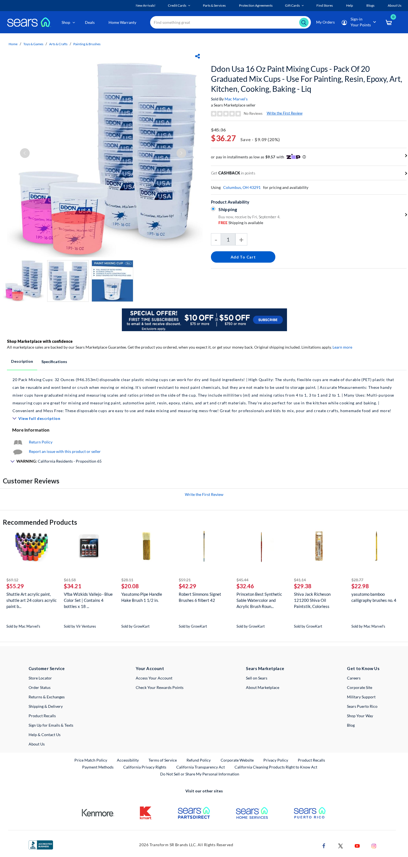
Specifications (54, 361)
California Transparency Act (200, 767)
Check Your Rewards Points (159, 687)
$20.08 (130, 586)
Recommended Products (40, 522)
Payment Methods (98, 767)
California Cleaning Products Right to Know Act (276, 767)
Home (13, 44)
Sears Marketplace (265, 668)
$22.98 (360, 586)
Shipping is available (240, 222)
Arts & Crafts (58, 44)
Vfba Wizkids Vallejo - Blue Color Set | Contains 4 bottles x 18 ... (88, 600)
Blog (351, 725)
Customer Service (47, 668)
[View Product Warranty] (17, 442)
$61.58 (70, 579)
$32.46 (245, 586)
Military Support (361, 696)
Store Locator (40, 678)
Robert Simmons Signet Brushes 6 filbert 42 (200, 597)
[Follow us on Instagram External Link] (373, 845)
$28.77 (357, 579)
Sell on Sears (256, 678)
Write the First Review (285, 113)
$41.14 (300, 579)
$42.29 (187, 586)
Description (22, 361)
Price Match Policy (90, 760)
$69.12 (12, 579)
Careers (354, 678)
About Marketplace (262, 687)
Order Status (40, 687)
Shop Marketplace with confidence (40, 341)
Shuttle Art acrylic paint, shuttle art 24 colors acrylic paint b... (31, 600)
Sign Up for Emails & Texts (51, 725)
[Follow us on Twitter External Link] (340, 845)
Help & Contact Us (45, 734)
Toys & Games (33, 44)
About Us (37, 744)
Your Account (150, 668)
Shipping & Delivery (46, 706)
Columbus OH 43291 (242, 187)
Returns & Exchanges (47, 696)
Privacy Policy (275, 760)
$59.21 (185, 579)
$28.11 (127, 579)
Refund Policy (199, 760)
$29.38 (302, 586)
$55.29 (15, 586)
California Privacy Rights (144, 767)
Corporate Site (359, 687)
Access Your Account (154, 678)
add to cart (243, 257)
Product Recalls (42, 715)
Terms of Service (162, 760)
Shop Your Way (360, 715)
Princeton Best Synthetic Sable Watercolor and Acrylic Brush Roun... (259, 600)
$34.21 (72, 586)
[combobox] (230, 22)
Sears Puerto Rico (362, 706)
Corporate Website (237, 759)
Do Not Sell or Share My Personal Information (199, 774)
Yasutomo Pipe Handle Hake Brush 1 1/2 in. (141, 597)
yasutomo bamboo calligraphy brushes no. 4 (373, 597)
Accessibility (128, 760)
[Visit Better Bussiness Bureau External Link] (41, 844)
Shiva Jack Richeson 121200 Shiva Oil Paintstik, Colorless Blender (312, 600)
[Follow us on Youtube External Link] (357, 845)
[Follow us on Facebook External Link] (323, 845)
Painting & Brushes (86, 44)
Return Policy (40, 442)
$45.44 (242, 579)
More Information (30, 429)
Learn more (342, 347)
